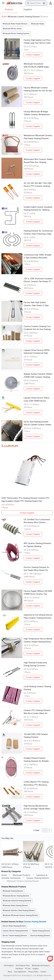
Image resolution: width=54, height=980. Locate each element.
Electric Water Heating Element (14, 926)
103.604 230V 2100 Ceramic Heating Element (36, 735)
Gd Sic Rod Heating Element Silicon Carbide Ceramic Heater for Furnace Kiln (37, 423)
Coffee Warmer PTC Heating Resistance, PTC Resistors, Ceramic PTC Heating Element (37, 783)
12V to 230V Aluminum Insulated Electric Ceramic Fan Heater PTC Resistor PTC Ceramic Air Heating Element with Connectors (38, 280)
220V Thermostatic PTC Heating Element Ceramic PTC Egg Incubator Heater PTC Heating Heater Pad (25, 499)
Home (4, 875)
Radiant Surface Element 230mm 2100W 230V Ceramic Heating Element (38, 375)
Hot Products (9, 965)
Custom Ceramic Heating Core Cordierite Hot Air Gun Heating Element (37, 328)
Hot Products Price (23, 965)
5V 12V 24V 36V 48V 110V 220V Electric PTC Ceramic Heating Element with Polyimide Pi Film (38, 185)
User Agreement (20, 972)
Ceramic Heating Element (37, 878)
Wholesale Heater (37, 24)
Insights (36, 968)
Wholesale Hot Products (41, 965)
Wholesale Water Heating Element (15, 905)
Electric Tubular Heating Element (15, 935)
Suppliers (27, 9)
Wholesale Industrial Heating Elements (17, 900)
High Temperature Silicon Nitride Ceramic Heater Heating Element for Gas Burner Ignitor (38, 640)
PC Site (28, 968)
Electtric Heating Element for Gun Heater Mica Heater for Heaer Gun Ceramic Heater (36, 569)
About (10, 972)
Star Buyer (19, 968)
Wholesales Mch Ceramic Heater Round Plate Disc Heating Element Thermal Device (38, 161)
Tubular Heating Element (41, 930)
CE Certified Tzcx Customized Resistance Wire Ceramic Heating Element (37, 521)
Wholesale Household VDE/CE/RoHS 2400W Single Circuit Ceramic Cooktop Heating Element (36, 65)
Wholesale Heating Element (13, 891)
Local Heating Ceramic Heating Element (37, 688)
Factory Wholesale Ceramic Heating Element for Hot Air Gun (38, 89)
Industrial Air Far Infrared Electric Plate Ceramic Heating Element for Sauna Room (38, 616)
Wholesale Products (21, 875)
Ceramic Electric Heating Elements (15, 930)
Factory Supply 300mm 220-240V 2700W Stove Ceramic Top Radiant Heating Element (38, 592)
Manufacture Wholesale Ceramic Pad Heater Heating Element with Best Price (38, 137)
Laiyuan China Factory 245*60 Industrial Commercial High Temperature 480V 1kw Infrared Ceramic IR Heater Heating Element (37, 351)
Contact (43, 972)
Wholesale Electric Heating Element (16, 896)
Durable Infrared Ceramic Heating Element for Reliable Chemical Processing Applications (36, 759)
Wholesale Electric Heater (12, 28)
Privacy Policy (33, 972)
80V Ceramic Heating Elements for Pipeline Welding (37, 545)
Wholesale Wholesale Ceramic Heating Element (20, 915)
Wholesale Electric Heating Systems (16, 33)
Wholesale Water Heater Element (15, 24)
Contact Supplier (33, 54)
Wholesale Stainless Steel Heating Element (19, 910)
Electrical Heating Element (40, 935)
